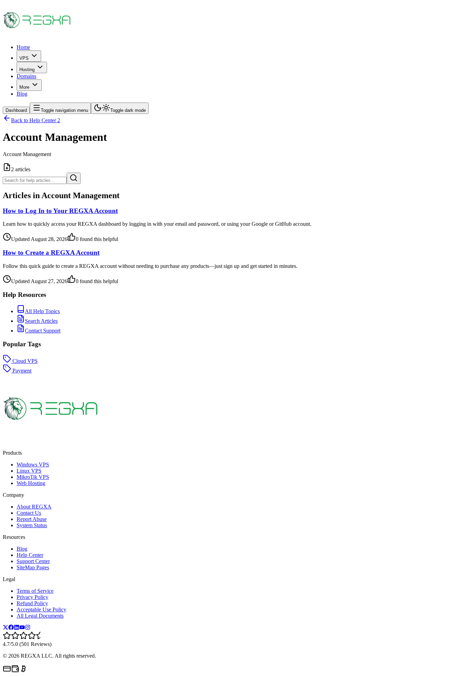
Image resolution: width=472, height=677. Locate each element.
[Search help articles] (74, 178)
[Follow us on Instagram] (27, 628)
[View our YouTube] (22, 628)
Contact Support (42, 330)
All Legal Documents (40, 616)
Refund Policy (32, 603)
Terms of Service (35, 591)
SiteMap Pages (33, 567)
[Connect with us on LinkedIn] (16, 628)
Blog (22, 94)
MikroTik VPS (33, 477)
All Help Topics (42, 311)
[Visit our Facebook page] (11, 628)
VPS (24, 58)
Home (23, 47)
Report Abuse (32, 519)
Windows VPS (33, 464)
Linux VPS (29, 471)
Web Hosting (31, 483)
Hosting (27, 69)
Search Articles (41, 321)
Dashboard (16, 110)
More (24, 87)
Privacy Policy (32, 597)
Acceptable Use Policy (41, 609)
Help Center (30, 555)
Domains (26, 76)
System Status (32, 525)
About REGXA (34, 507)
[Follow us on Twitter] (5, 628)
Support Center (33, 561)
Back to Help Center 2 (35, 120)
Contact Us (29, 513)
